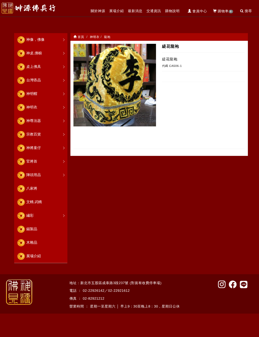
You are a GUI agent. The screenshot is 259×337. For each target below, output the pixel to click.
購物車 (225, 11)
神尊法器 (33, 121)
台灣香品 (33, 80)
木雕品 (31, 242)
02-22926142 (93, 291)
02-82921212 (93, 298)
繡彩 (30, 215)
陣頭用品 (33, 175)
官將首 (31, 161)
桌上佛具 (33, 67)
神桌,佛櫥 (34, 53)
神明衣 (31, 107)
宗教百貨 (33, 134)
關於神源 (98, 11)
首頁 (80, 37)
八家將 (31, 188)
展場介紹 (116, 11)
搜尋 (248, 11)
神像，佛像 (35, 40)
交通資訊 (153, 11)
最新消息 (135, 11)
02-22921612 (119, 291)
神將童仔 (33, 148)
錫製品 (31, 229)
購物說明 (172, 11)
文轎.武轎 (34, 202)
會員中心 (199, 11)
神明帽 (31, 94)
